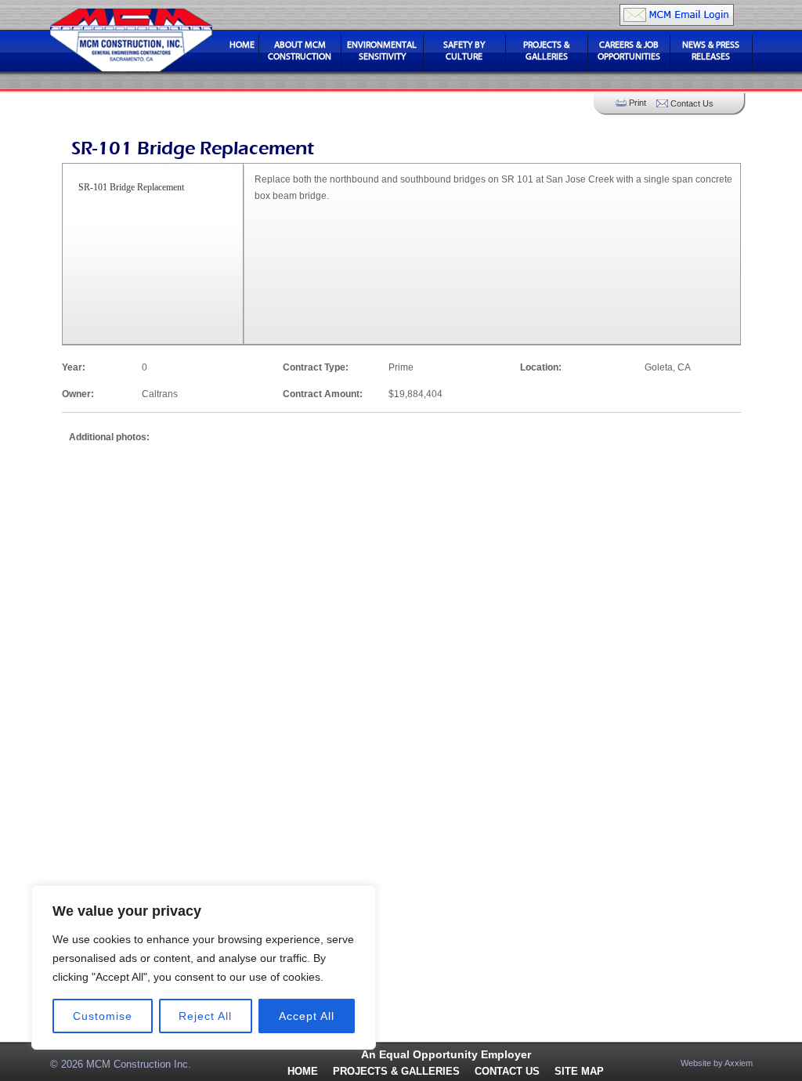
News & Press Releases (710, 50)
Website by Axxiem (717, 1063)
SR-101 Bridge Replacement (131, 187)
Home (242, 44)
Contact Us (507, 1071)
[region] (203, 967)
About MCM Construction (299, 50)
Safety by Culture (464, 50)
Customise (102, 1016)
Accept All (306, 1016)
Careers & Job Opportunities (629, 50)
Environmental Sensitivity (382, 50)
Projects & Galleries (546, 50)
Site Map (579, 1071)
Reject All (205, 1016)
